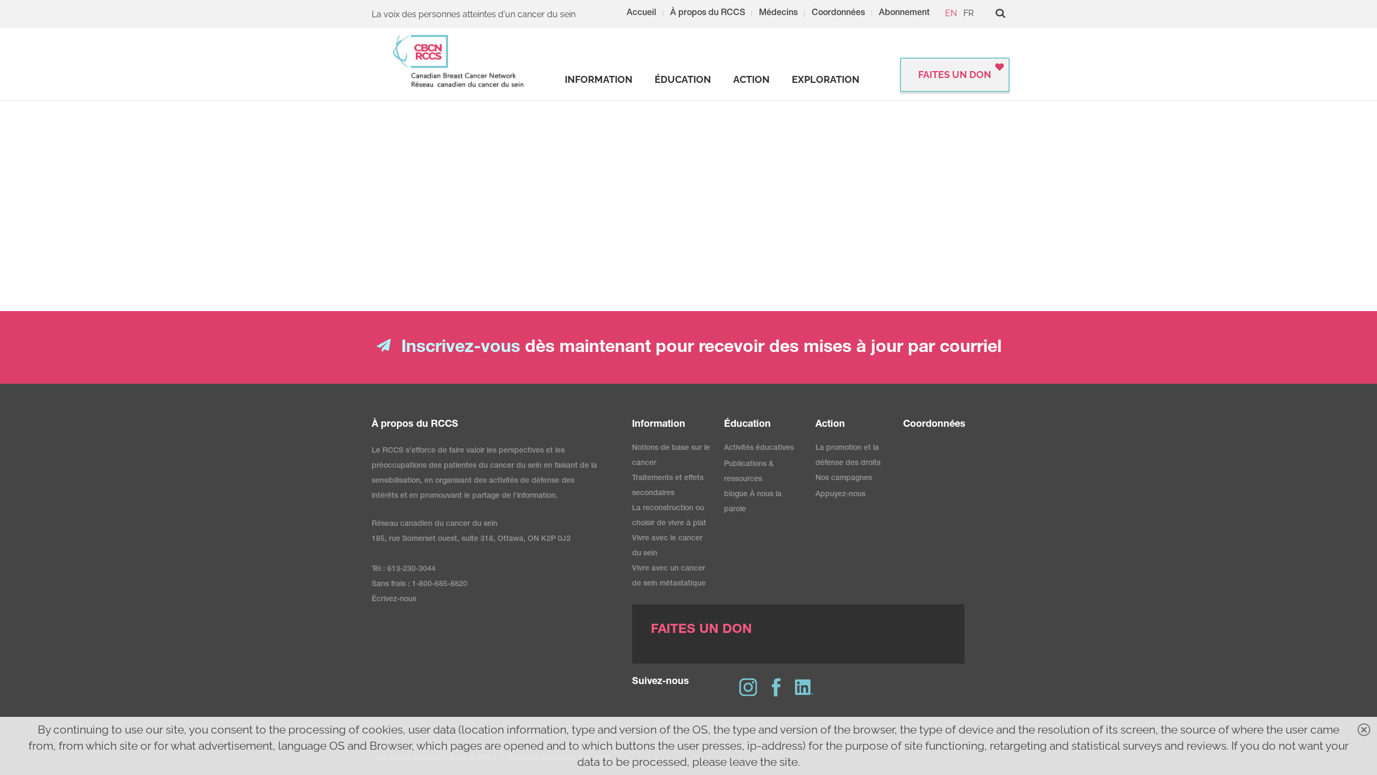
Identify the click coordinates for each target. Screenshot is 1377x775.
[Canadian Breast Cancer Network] (459, 61)
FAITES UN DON (954, 74)
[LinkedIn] (804, 687)
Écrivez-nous (394, 599)
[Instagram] (748, 687)
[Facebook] (776, 687)
